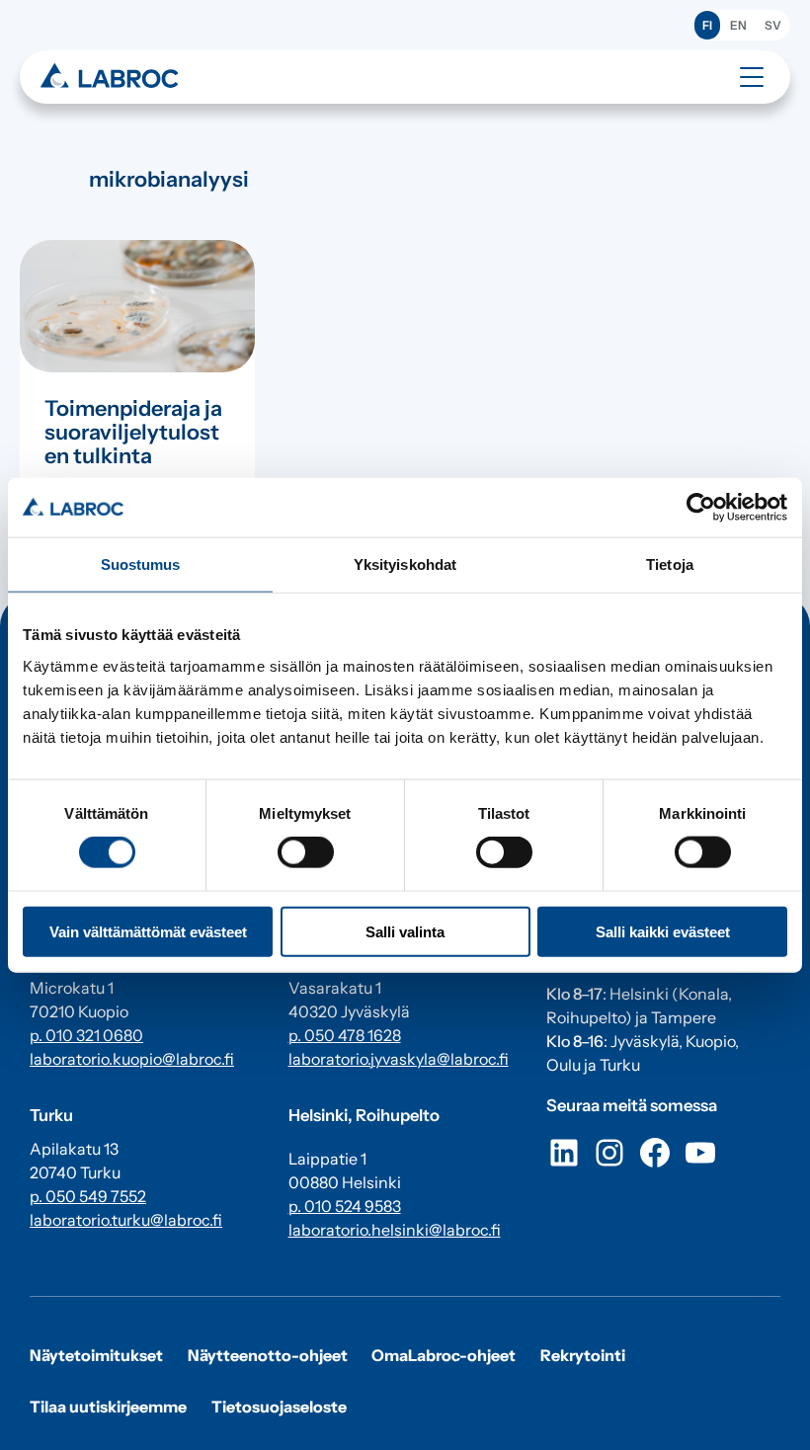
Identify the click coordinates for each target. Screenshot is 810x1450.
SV (773, 25)
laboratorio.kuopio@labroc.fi (132, 1059)
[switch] (306, 852)
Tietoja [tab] (669, 564)
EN (738, 25)
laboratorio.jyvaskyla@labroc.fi (398, 1059)
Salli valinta (405, 931)
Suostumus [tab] (141, 564)
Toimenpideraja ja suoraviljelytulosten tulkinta (133, 432)
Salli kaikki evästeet (663, 931)
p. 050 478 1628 (344, 1035)
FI (707, 25)
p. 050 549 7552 (88, 1196)
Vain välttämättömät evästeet (148, 931)
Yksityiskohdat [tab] (405, 564)
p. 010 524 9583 (344, 1206)
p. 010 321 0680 (86, 1035)
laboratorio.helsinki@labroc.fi (394, 1230)
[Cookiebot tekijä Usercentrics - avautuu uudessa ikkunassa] (700, 508)
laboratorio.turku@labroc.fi (126, 1220)
